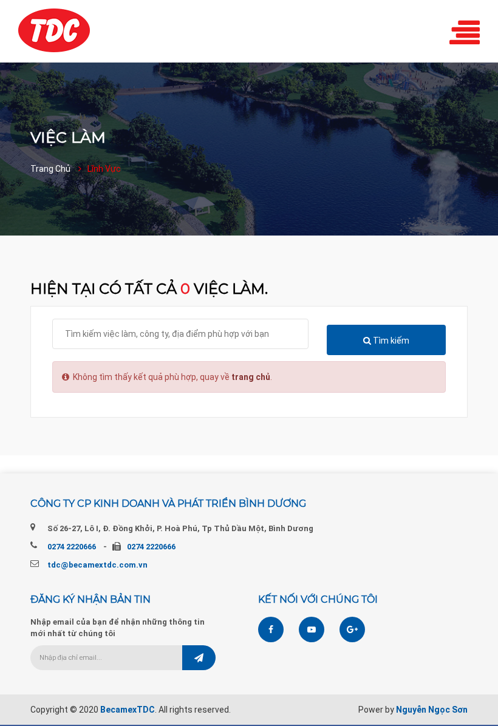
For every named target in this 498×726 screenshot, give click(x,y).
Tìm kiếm (390, 340)
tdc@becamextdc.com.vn (97, 564)
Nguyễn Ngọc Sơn (432, 709)
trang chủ (250, 377)
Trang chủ (50, 169)
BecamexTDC (127, 709)
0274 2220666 (71, 546)
